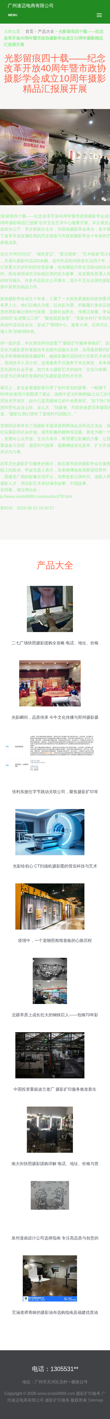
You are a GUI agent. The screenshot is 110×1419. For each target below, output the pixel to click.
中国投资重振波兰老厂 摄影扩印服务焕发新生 (55, 1089)
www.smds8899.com (56, 1393)
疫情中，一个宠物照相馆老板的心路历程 (55, 940)
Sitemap (95, 1400)
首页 (29, 31)
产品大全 (46, 31)
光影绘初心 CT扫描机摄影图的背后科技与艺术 (55, 866)
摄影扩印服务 (88, 1393)
